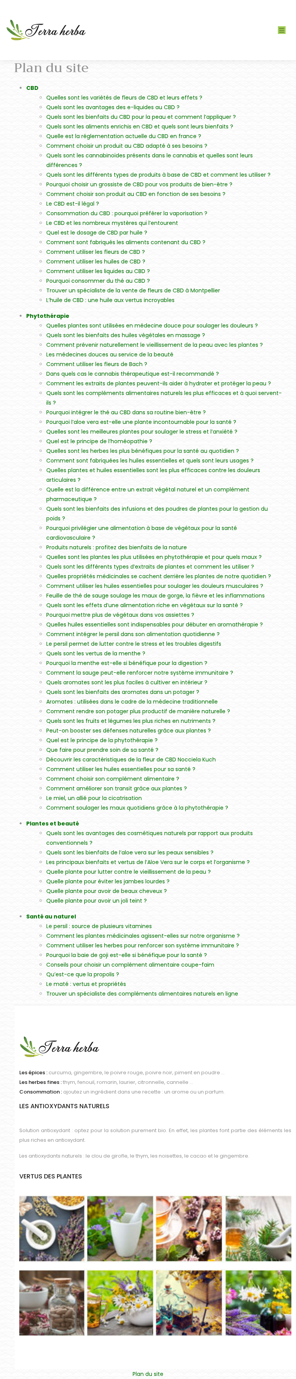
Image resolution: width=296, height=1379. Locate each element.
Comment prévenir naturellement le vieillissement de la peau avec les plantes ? (154, 345)
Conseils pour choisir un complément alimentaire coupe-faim (130, 965)
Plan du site (148, 1374)
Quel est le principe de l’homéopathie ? (99, 441)
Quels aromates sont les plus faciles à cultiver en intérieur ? (126, 682)
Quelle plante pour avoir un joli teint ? (96, 901)
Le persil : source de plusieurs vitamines (99, 926)
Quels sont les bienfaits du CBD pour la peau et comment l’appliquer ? (141, 117)
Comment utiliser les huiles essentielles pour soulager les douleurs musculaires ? (154, 586)
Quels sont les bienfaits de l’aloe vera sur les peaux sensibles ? (130, 852)
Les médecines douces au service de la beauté (109, 354)
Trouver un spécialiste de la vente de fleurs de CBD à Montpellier (133, 290)
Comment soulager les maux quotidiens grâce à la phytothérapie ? (137, 808)
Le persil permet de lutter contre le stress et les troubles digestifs (133, 644)
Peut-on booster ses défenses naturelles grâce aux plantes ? (128, 730)
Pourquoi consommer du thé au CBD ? (98, 281)
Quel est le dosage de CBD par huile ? (96, 232)
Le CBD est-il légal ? (72, 204)
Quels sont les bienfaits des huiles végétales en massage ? (125, 335)
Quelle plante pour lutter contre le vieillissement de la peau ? (128, 872)
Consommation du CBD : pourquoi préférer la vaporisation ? (126, 213)
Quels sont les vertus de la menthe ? (95, 653)
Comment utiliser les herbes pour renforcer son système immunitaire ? (142, 945)
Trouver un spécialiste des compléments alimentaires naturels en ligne (142, 994)
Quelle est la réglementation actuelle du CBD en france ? (123, 136)
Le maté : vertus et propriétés (86, 984)
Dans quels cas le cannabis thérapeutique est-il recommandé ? (132, 374)
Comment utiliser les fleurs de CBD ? (95, 252)
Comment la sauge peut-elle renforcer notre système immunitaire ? (139, 673)
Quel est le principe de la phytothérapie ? (102, 740)
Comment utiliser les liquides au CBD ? (98, 271)
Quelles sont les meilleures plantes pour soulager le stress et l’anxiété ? (141, 431)
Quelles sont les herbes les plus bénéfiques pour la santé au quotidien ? (142, 451)
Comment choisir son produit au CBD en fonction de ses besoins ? (135, 194)
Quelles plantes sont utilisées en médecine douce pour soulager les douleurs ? (152, 325)
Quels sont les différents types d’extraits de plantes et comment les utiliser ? (150, 567)
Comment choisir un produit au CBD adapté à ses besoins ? (126, 146)
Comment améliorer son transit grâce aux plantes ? (116, 788)
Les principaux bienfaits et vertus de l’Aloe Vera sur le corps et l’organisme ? (148, 862)
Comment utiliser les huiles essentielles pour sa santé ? (120, 769)
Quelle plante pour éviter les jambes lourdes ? (108, 881)
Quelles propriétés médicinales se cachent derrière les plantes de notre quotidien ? (158, 576)
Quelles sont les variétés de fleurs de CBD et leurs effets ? (124, 97)
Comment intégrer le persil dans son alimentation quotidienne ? (133, 634)
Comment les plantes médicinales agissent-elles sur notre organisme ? (143, 936)
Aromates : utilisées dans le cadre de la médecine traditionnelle (132, 702)
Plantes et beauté (52, 823)
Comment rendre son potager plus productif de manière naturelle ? (138, 711)
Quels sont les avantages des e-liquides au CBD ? (113, 107)
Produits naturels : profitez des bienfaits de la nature (116, 547)
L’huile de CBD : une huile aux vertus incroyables (110, 300)
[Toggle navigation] (281, 30)
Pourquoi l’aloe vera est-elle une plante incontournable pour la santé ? (141, 422)
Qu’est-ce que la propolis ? (82, 974)
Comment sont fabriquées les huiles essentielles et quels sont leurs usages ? (150, 460)
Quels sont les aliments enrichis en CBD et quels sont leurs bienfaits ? (139, 126)
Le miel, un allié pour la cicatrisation (94, 798)
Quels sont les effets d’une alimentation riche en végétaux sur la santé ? (144, 605)
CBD (32, 88)
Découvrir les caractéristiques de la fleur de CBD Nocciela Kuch (131, 759)
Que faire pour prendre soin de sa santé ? (102, 750)
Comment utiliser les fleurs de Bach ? (96, 364)
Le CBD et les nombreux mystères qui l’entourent (112, 223)
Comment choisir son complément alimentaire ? (112, 779)
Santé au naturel (51, 916)
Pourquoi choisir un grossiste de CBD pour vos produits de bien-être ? (139, 184)
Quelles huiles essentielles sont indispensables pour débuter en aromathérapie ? (154, 624)
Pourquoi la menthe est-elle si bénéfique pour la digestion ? (126, 663)
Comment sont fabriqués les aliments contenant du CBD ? (125, 242)
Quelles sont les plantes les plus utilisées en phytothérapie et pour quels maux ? (154, 557)
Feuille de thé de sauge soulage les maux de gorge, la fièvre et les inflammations (155, 595)
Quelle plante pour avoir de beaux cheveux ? (106, 891)
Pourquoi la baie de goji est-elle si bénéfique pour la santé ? (126, 955)
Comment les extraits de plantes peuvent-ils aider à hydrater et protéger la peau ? (158, 383)
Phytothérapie (47, 316)
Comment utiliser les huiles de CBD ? (95, 261)
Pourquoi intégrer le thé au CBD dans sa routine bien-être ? (126, 412)
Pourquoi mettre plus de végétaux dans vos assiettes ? (120, 615)
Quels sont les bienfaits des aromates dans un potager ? (122, 692)
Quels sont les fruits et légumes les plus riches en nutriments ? (130, 721)
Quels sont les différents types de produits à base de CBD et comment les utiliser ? (158, 175)
